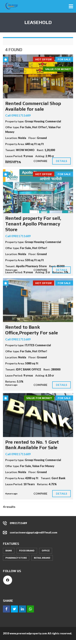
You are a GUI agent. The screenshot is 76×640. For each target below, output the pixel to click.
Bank (8, 550)
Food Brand (26, 550)
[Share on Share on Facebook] (6, 608)
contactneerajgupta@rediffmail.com (33, 532)
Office (45, 550)
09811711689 (18, 523)
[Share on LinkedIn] (22, 608)
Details (61, 161)
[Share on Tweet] (14, 608)
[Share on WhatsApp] (30, 608)
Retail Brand (42, 557)
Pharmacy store (16, 557)
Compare (40, 161)
